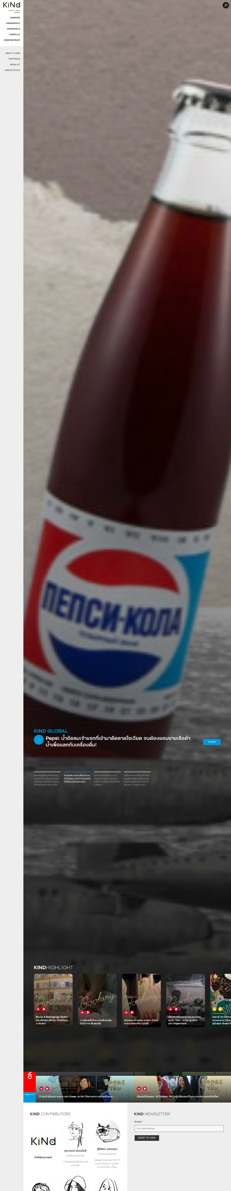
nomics (30, 1094)
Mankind (15, 18)
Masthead (14, 59)
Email (139, 1122)
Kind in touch (12, 70)
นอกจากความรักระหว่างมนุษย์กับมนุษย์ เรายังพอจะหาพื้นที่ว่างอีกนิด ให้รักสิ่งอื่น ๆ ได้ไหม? (107, 780)
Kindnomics (13, 23)
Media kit (15, 65)
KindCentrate (12, 40)
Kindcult (15, 35)
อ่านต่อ (119, 745)
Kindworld (13, 29)
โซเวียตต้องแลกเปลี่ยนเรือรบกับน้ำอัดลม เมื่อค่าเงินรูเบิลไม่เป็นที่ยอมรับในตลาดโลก (77, 779)
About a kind (12, 53)
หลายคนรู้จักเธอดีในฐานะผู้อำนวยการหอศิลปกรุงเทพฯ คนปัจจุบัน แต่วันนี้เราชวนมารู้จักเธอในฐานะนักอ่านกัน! (46, 780)
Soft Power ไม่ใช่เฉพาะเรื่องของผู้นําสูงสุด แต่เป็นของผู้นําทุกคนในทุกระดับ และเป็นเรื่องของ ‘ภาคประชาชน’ (137, 780)
